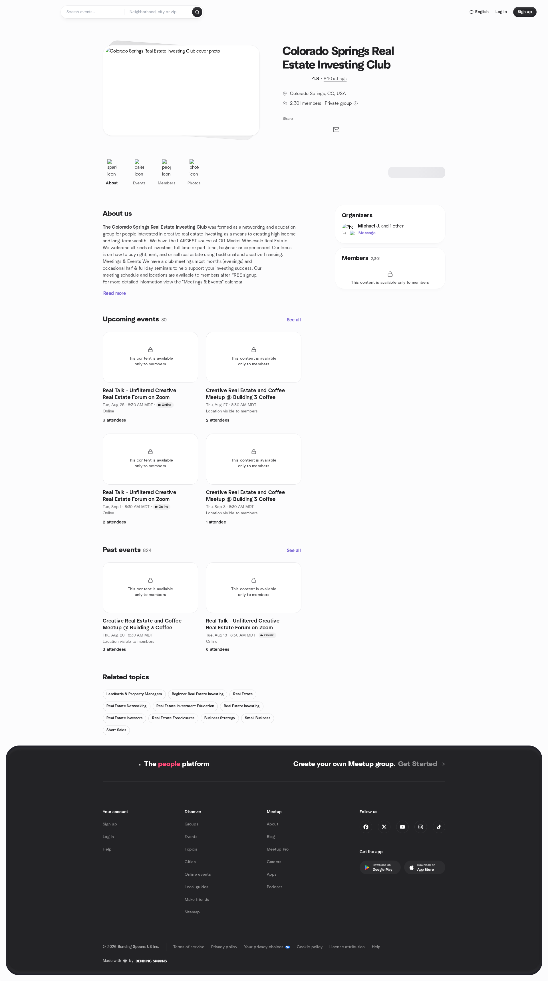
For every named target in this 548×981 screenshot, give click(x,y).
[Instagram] (420, 827)
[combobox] (159, 12)
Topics (191, 849)
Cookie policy (310, 947)
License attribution (347, 947)
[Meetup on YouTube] (402, 827)
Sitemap (192, 912)
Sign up (110, 824)
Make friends (197, 900)
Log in (108, 837)
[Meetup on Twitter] (384, 827)
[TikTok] (439, 827)
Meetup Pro (278, 849)
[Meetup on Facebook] (366, 827)
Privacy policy (224, 947)
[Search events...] (197, 12)
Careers (274, 862)
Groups (192, 824)
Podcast (274, 887)
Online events (198, 875)
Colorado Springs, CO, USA (318, 93)
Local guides (196, 887)
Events (191, 837)
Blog (271, 837)
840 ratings (335, 78)
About (272, 824)
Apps (272, 875)
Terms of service (188, 947)
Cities (190, 862)
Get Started (417, 764)
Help (107, 849)
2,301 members (305, 103)
